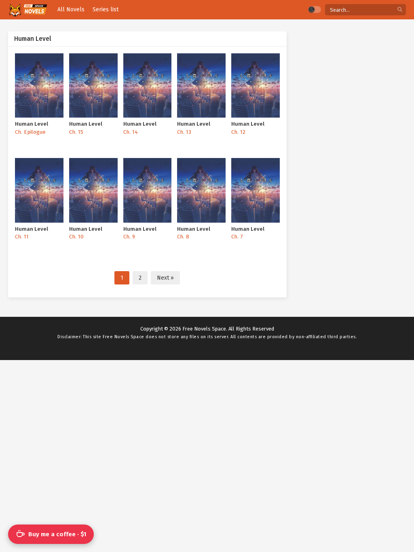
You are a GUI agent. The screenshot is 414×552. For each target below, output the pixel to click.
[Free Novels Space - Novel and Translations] (27, 10)
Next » (165, 277)
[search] (400, 10)
